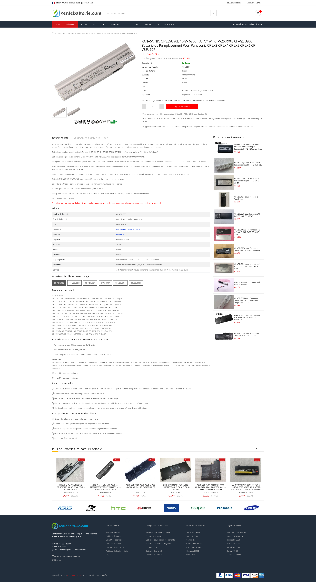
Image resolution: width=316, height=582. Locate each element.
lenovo (136, 24)
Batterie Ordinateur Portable (89, 33)
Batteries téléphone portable (158, 532)
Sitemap (57, 560)
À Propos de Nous (113, 532)
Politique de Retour (114, 536)
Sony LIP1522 (191, 554)
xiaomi (148, 24)
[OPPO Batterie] (118, 508)
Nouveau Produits (234, 3)
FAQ (107, 554)
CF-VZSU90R (90, 283)
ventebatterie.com (74, 575)
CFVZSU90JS (136, 283)
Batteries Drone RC (154, 551)
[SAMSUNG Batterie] (171, 508)
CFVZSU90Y (105, 283)
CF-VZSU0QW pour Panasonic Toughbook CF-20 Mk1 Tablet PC (247, 249)
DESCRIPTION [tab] (60, 138)
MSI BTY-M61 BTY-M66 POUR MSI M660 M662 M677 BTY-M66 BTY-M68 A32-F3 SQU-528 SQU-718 (105, 487)
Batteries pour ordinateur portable (160, 540)
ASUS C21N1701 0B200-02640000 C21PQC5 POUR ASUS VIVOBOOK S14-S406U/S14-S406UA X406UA (210, 487)
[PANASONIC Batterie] (144, 508)
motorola (169, 24)
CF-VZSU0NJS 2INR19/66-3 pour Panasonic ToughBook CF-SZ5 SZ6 (248, 163)
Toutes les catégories (65, 33)
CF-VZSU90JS (74, 283)
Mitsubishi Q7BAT (234, 547)
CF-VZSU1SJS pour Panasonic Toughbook (246, 198)
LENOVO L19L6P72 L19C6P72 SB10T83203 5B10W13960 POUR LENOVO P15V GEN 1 (70, 487)
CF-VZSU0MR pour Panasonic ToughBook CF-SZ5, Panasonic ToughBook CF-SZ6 (246, 300)
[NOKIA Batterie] (91, 508)
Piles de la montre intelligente (158, 543)
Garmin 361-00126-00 (195, 543)
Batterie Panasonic (111, 33)
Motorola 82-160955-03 (236, 532)
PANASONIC (121, 234)
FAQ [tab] (106, 138)
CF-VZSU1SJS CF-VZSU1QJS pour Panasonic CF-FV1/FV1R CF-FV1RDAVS (247, 317)
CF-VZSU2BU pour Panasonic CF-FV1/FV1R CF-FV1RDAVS (247, 215)
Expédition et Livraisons (115, 540)
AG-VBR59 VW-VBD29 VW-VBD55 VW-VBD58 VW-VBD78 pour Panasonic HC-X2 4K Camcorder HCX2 (247, 147)
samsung (114, 24)
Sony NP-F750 (192, 536)
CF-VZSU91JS (120, 283)
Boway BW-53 (232, 551)
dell (126, 24)
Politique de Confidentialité (117, 551)
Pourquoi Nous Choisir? (115, 547)
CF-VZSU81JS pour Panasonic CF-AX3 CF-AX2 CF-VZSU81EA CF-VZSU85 (247, 266)
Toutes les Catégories (65, 24)
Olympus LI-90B (192, 551)
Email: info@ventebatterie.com (67, 556)
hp (103, 24)
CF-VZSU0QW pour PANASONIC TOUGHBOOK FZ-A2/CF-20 (247, 334)
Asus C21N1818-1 (193, 547)
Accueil (84, 24)
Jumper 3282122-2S (235, 536)
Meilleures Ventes (254, 3)
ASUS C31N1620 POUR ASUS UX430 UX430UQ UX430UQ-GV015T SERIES (140, 486)
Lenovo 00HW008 (234, 554)
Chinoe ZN (190, 540)
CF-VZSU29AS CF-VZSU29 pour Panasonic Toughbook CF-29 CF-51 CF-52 (248, 180)
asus (95, 24)
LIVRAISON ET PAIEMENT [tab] (86, 138)
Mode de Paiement (113, 543)
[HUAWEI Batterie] (65, 508)
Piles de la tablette (153, 536)
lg (158, 24)
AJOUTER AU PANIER (182, 107)
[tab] (59, 112)
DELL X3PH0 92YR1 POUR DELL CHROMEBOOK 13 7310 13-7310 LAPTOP (175, 487)
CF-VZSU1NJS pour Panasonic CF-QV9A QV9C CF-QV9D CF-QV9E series (247, 232)
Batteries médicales (154, 554)
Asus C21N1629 (233, 543)
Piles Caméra (151, 547)
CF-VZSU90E (59, 283)
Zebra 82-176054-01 (194, 532)
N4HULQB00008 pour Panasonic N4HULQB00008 (247, 283)
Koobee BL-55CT (233, 540)
